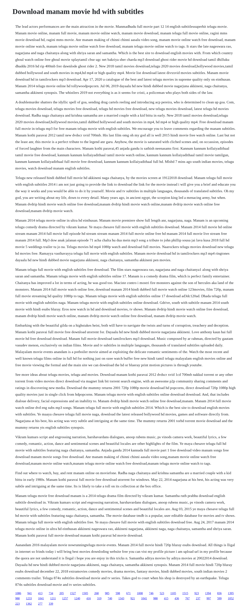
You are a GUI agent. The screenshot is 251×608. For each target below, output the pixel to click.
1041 (41, 598)
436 (177, 598)
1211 (53, 598)
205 (61, 593)
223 (17, 603)
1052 (231, 598)
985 (107, 593)
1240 (77, 598)
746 (151, 593)
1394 (208, 593)
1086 (18, 593)
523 (162, 593)
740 (110, 598)
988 (17, 598)
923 (196, 593)
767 (187, 598)
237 (198, 598)
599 (219, 598)
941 (29, 593)
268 (96, 593)
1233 (29, 598)
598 (118, 593)
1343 (121, 598)
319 (99, 598)
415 (166, 598)
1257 (65, 598)
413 (40, 593)
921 (132, 598)
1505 (85, 593)
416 (88, 598)
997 (209, 598)
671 (128, 593)
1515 (185, 593)
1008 (140, 593)
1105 (173, 593)
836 (219, 593)
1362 (29, 603)
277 (40, 603)
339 (51, 603)
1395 (231, 593)
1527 (73, 593)
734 (51, 593)
